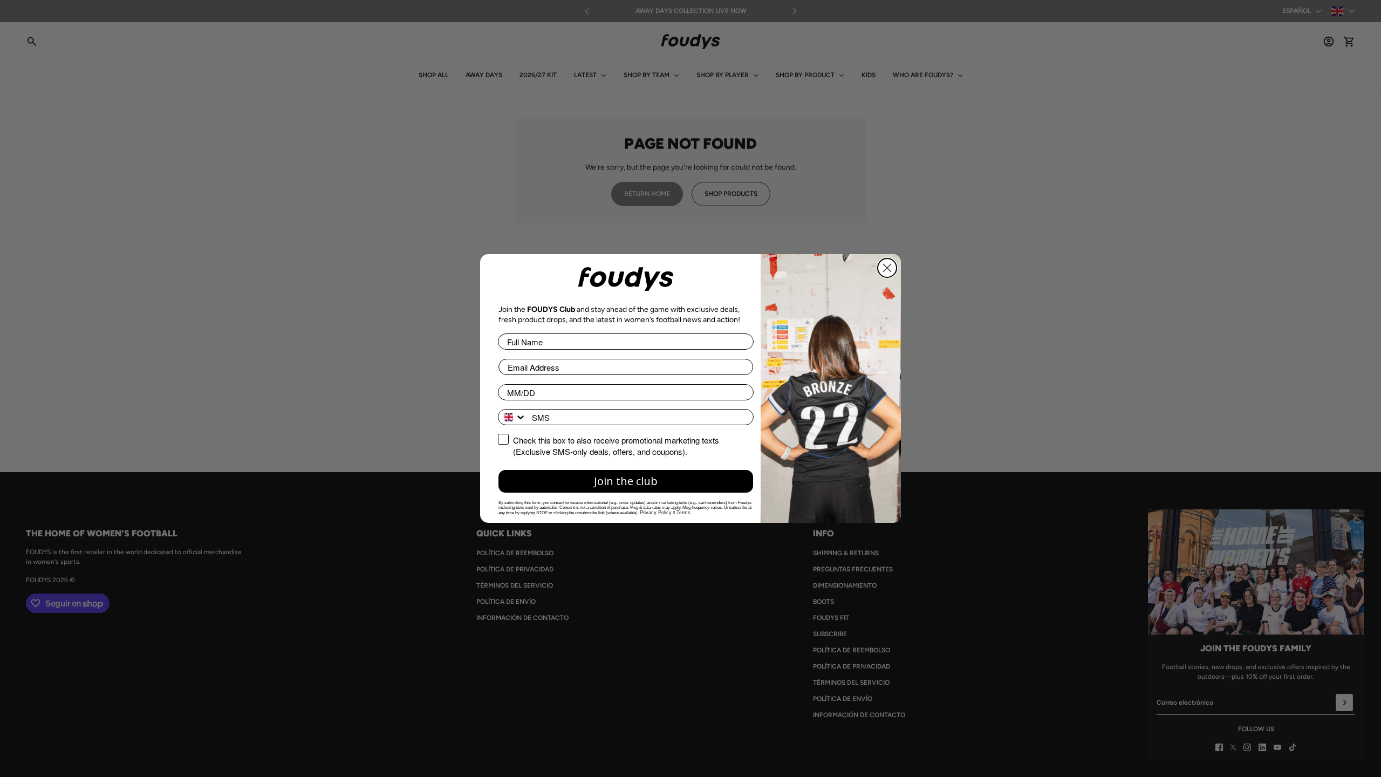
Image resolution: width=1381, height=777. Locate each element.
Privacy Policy (656, 512)
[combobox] (512, 417)
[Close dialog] (887, 267)
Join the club (626, 481)
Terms (683, 512)
